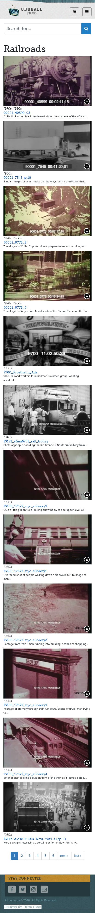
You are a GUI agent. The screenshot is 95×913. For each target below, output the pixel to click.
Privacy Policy (13, 906)
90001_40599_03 (16, 113)
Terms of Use (33, 906)
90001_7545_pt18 (17, 178)
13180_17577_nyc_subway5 (25, 506)
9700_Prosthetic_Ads (20, 372)
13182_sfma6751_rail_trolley (25, 441)
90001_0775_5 (14, 242)
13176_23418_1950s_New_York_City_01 (34, 839)
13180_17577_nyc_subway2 (25, 640)
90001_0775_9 (14, 308)
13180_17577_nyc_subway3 (25, 705)
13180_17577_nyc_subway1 (25, 571)
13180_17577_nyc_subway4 (25, 774)
